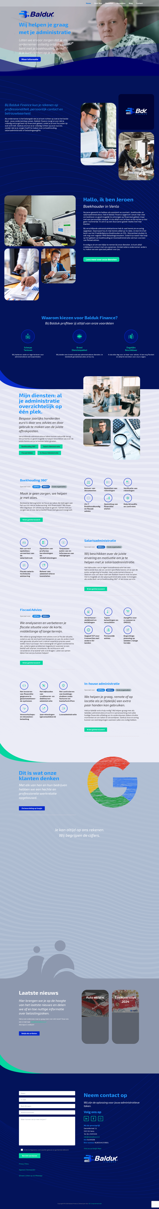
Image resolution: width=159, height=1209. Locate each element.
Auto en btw (95, 997)
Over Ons (98, 3)
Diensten (109, 3)
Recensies (121, 3)
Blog (131, 3)
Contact (139, 3)
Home (88, 3)
